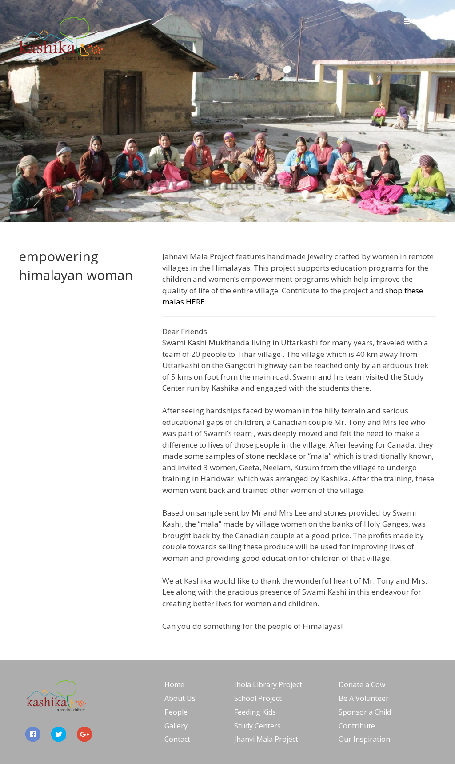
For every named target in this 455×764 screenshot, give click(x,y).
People (176, 712)
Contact (177, 739)
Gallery (176, 726)
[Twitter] (58, 734)
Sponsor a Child (365, 712)
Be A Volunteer (364, 698)
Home (174, 684)
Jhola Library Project (268, 684)
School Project (258, 698)
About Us (180, 698)
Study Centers (257, 726)
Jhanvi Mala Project (266, 739)
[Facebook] (32, 734)
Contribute (357, 726)
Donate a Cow (362, 684)
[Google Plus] (84, 734)
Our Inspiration (364, 739)
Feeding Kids (255, 712)
